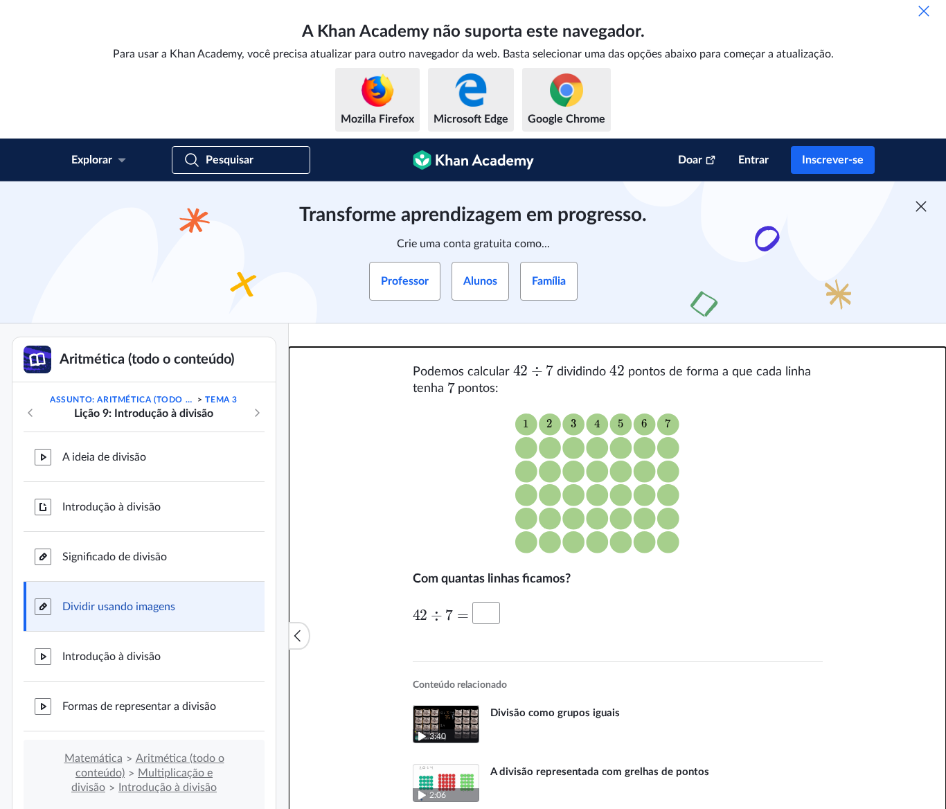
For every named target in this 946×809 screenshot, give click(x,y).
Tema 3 (221, 399)
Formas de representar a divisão (139, 706)
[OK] (924, 11)
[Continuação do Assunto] (257, 412)
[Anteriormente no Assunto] (30, 412)
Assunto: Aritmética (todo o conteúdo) (122, 399)
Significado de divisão (114, 556)
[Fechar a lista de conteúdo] (299, 636)
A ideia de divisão (104, 457)
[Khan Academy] (473, 160)
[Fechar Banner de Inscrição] (921, 206)
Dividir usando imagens (118, 606)
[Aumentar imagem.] (618, 484)
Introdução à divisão (111, 507)
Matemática (93, 758)
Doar (690, 160)
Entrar (753, 160)
